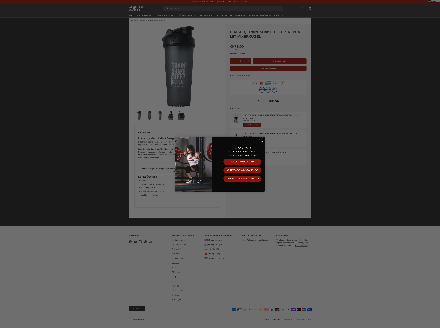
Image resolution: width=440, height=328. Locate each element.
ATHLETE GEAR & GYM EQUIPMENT (242, 170)
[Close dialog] (262, 139)
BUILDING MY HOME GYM (242, 162)
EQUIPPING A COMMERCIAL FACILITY (242, 178)
